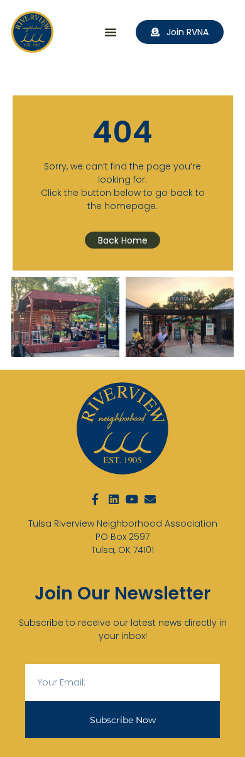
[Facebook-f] (95, 499)
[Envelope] (150, 499)
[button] (110, 32)
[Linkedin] (113, 499)
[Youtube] (132, 499)
